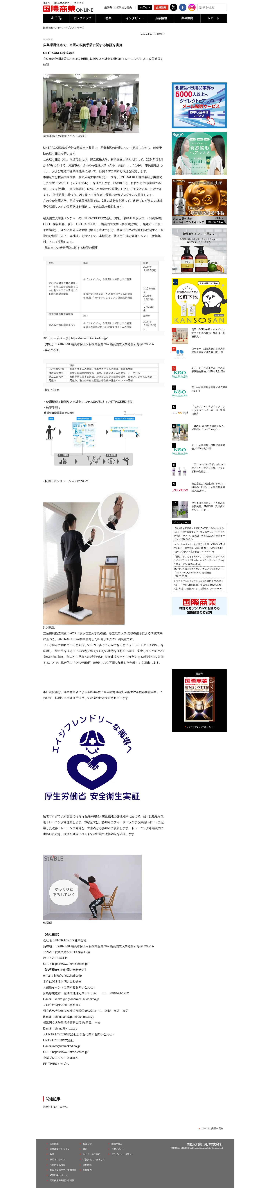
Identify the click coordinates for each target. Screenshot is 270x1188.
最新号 (108, 7)
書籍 (85, 1149)
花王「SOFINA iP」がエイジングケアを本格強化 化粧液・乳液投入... (208, 333)
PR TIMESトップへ (56, 1063)
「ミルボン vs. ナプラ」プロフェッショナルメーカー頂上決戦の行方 (208, 410)
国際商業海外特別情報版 (62, 1180)
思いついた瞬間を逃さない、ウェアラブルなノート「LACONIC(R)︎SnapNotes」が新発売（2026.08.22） (199, 573)
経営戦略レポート (58, 1175)
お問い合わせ (118, 1149)
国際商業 (54, 1144)
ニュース (56, 18)
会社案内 (87, 1170)
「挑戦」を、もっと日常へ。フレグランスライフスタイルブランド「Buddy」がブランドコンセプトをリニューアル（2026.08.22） (199, 560)
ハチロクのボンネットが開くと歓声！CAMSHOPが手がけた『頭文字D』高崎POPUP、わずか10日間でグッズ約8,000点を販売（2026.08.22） (199, 548)
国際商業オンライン (54, 27)
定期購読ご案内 (123, 7)
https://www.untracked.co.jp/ (89, 338)
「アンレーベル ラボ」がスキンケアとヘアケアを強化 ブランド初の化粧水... (209, 468)
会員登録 (161, 7)
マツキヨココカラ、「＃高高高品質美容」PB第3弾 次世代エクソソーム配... (208, 506)
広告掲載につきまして (94, 1159)
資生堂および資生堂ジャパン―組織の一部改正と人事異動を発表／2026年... (208, 487)
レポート (213, 18)
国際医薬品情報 (57, 1165)
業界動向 (187, 18)
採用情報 (87, 1165)
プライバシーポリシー (122, 1154)
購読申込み (117, 1144)
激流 (52, 1154)
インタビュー (135, 18)
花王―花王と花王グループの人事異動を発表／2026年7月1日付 (209, 370)
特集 (108, 18)
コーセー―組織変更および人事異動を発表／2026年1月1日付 (208, 350)
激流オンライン (57, 1159)
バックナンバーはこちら (200, 727)
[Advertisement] (103, 1080)
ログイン (145, 7)
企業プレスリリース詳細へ (60, 1057)
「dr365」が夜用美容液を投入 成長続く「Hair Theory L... (209, 427)
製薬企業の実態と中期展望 (63, 1170)
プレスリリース (75, 27)
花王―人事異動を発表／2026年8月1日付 (209, 389)
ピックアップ (82, 18)
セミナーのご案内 (91, 1154)
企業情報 (161, 18)
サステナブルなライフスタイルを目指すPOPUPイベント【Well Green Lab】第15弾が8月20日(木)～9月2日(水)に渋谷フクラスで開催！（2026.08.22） (199, 585)
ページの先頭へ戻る (212, 1128)
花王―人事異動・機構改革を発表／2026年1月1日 (208, 447)
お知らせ (87, 1144)
